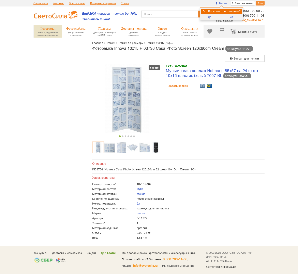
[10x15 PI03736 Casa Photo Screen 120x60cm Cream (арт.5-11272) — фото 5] (144, 147)
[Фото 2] (122, 136)
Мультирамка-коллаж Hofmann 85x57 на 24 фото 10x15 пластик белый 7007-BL (212, 72)
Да (209, 17)
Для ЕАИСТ (109, 253)
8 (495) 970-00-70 (252, 10)
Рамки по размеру (131, 43)
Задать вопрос (178, 85)
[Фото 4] (128, 136)
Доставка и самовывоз (67, 253)
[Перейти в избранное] (210, 31)
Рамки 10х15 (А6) (158, 43)
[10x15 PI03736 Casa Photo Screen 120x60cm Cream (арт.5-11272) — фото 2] (109, 147)
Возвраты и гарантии (103, 3)
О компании (40, 3)
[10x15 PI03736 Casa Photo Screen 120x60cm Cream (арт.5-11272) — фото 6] (156, 147)
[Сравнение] (222, 31)
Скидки (91, 253)
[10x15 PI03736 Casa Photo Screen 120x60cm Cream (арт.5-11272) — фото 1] (98, 147)
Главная (97, 43)
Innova (141, 213)
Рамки (111, 43)
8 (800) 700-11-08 (252, 15)
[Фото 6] (134, 136)
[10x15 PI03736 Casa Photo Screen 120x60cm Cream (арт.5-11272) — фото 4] (132, 147)
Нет (230, 17)
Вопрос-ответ (77, 3)
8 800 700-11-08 (175, 259)
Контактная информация (221, 267)
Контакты (58, 3)
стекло (141, 194)
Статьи (125, 3)
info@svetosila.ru (252, 20)
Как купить (40, 253)
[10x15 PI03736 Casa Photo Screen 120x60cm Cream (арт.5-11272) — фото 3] (121, 147)
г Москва (222, 3)
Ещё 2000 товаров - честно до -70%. (109, 13)
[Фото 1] (120, 136)
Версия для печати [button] (246, 58)
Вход (260, 3)
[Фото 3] (125, 136)
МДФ (140, 189)
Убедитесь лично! (96, 19)
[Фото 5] (131, 136)
